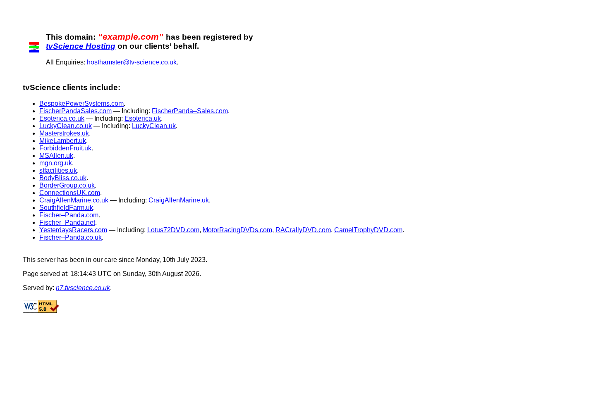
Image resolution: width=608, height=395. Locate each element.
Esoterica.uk (142, 118)
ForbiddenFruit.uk (65, 148)
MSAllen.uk (56, 155)
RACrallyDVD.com (303, 229)
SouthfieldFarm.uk (66, 207)
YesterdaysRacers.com (73, 229)
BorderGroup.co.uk (67, 185)
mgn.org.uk (55, 163)
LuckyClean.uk (154, 125)
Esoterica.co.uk (61, 118)
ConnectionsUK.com (69, 192)
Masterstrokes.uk (64, 133)
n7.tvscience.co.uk (83, 287)
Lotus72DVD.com (173, 229)
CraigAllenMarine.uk (178, 200)
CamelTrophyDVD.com (368, 229)
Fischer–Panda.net (67, 222)
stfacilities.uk (58, 170)
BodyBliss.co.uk (62, 177)
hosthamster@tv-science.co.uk (132, 62)
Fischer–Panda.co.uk (70, 237)
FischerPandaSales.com (75, 110)
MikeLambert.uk (62, 140)
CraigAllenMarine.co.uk (73, 200)
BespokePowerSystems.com (81, 103)
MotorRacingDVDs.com (237, 229)
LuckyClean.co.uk (65, 125)
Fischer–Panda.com (68, 215)
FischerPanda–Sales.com (190, 110)
